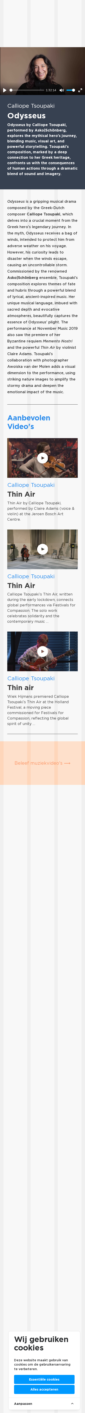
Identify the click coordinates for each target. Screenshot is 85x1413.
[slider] (27, 90)
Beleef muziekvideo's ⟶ (42, 763)
